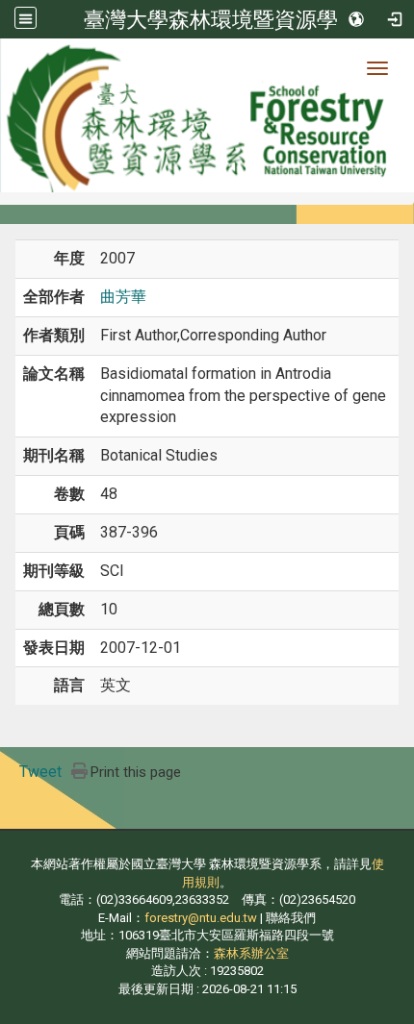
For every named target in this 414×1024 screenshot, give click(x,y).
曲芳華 (123, 296)
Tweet (40, 771)
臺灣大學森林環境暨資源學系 (221, 19)
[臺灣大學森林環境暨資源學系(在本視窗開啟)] (207, 115)
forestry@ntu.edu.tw (200, 918)
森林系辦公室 (251, 953)
